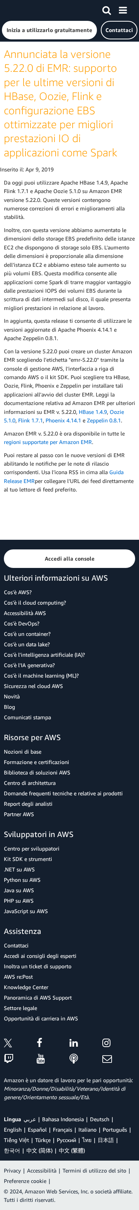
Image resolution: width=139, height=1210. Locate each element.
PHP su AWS (19, 900)
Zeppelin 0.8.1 (104, 420)
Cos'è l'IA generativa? (29, 665)
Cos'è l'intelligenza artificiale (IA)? (44, 654)
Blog (9, 706)
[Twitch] (20, 1059)
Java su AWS (19, 890)
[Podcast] (86, 1059)
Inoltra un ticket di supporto (37, 966)
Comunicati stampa (27, 717)
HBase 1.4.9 (93, 411)
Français (62, 1129)
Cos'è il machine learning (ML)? (41, 675)
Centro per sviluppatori (31, 848)
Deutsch (99, 1119)
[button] (49, 30)
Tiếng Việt (16, 1140)
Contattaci (16, 945)
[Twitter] (20, 1044)
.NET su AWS (19, 869)
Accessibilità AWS (25, 613)
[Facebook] (53, 1044)
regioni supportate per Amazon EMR (48, 442)
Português (115, 1129)
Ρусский (66, 1140)
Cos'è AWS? (18, 592)
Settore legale (20, 1008)
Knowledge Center (26, 987)
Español (37, 1129)
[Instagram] (118, 1044)
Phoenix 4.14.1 (63, 420)
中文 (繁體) (72, 1150)
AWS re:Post (18, 976)
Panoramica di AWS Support (38, 997)
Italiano (87, 1129)
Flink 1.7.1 (30, 420)
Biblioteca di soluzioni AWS (37, 772)
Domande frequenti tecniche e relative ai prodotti (63, 793)
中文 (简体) (39, 1150)
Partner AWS (19, 814)
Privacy (12, 1170)
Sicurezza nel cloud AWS (33, 686)
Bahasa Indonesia (63, 1119)
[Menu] (123, 9)
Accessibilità (41, 1170)
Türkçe (43, 1140)
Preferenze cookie (25, 1181)
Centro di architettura (30, 783)
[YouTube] (53, 1059)
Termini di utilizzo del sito (94, 1170)
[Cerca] (106, 9)
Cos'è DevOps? (21, 623)
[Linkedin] (86, 1044)
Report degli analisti (28, 803)
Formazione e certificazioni (36, 762)
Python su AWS (22, 879)
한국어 (12, 1150)
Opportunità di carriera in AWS (41, 1018)
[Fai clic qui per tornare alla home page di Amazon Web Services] (19, 9)
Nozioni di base (22, 751)
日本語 (106, 1140)
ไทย (87, 1140)
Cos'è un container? (27, 633)
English (13, 1129)
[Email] (118, 1059)
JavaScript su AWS (26, 911)
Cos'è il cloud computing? (35, 602)
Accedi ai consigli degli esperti (40, 955)
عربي (30, 1119)
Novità (12, 696)
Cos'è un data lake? (27, 644)
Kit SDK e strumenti (28, 859)
